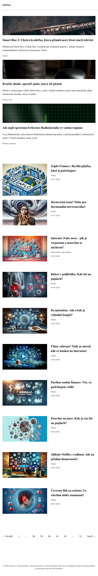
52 (80, 536)
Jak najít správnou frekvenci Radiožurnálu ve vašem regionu (42, 127)
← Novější (8, 536)
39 (41, 536)
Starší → (91, 536)
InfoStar (7, 5)
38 (33, 536)
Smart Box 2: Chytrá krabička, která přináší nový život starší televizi (48, 40)
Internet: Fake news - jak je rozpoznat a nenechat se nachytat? (69, 242)
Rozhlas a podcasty (9, 143)
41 (57, 536)
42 (65, 536)
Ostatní (5, 56)
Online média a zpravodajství (61, 252)
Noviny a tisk (7, 100)
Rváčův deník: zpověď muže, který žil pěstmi (32, 84)
